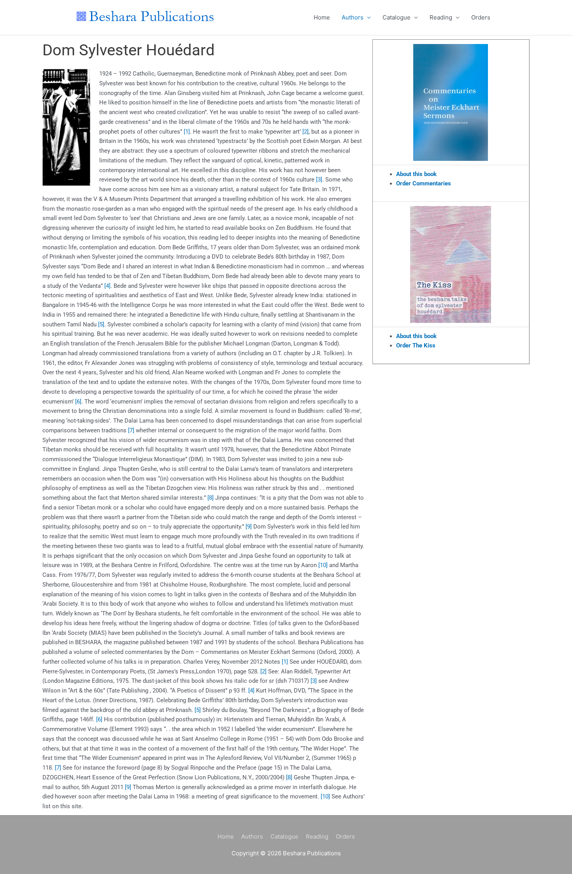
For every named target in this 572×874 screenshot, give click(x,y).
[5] (101, 324)
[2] (305, 131)
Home (322, 17)
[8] (210, 497)
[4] (107, 285)
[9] (249, 526)
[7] (131, 430)
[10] (323, 565)
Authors (352, 17)
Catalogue (397, 17)
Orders (480, 17)
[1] (187, 131)
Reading (441, 17)
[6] (78, 401)
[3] (319, 179)
